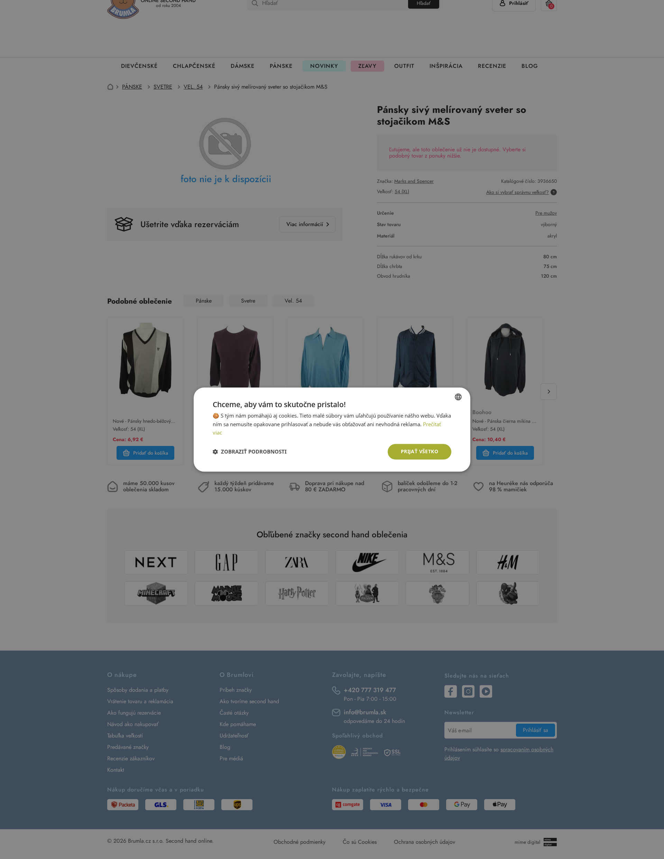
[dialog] (332, 429)
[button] (250, 452)
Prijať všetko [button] (419, 451)
